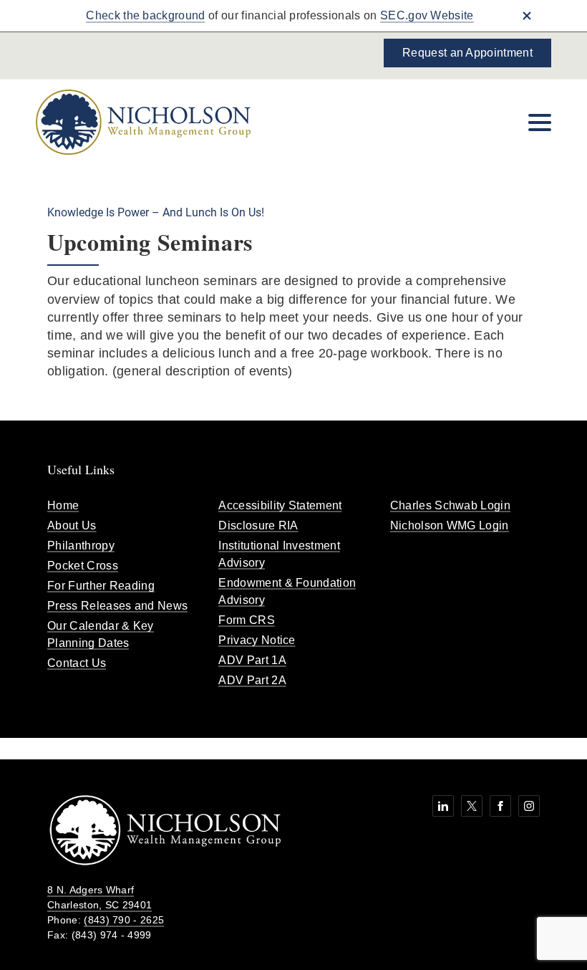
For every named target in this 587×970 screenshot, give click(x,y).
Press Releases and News (117, 606)
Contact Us (76, 663)
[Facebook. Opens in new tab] (500, 806)
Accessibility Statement (279, 505)
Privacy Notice (256, 640)
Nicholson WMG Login (449, 525)
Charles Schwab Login (450, 505)
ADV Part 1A (252, 660)
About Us (72, 525)
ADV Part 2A (252, 680)
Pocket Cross (82, 566)
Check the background (145, 15)
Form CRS (246, 620)
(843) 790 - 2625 (124, 920)
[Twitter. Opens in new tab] (471, 806)
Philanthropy (81, 545)
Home (63, 505)
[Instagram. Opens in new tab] (529, 806)
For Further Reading (101, 586)
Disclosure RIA (258, 525)
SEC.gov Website (427, 15)
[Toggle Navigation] (539, 122)
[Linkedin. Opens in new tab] (443, 806)
